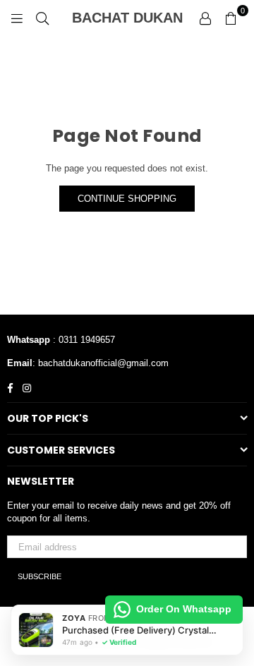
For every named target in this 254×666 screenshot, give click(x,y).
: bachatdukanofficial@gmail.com (100, 363)
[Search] (42, 17)
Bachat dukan (131, 18)
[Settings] (205, 17)
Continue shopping (127, 198)
